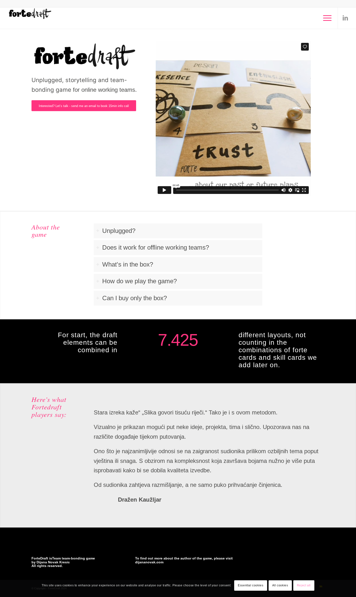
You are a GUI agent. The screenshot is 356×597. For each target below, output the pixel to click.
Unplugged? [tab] (118, 230)
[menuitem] (326, 18)
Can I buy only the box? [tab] (134, 298)
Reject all (304, 585)
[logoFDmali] (30, 18)
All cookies (280, 585)
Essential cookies (250, 585)
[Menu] (326, 18)
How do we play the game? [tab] (139, 281)
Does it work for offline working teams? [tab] (155, 247)
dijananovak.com (149, 562)
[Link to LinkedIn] (345, 18)
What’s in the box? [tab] (127, 264)
